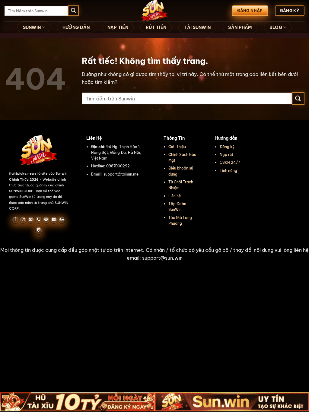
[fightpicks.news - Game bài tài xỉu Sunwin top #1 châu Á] (154, 10)
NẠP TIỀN (117, 27)
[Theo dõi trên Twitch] (38, 230)
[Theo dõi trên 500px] (61, 220)
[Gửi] (73, 10)
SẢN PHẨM (240, 27)
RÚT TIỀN (156, 27)
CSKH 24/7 (230, 162)
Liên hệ (174, 196)
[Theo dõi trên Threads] (23, 220)
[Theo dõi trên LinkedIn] (53, 220)
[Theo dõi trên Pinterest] (46, 220)
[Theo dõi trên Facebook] (15, 220)
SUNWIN (32, 27)
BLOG (275, 27)
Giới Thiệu (177, 146)
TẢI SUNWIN (197, 27)
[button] (154, 254)
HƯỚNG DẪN (76, 27)
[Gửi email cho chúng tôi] (30, 220)
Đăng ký (227, 146)
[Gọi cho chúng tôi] (38, 220)
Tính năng (228, 170)
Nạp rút (226, 154)
